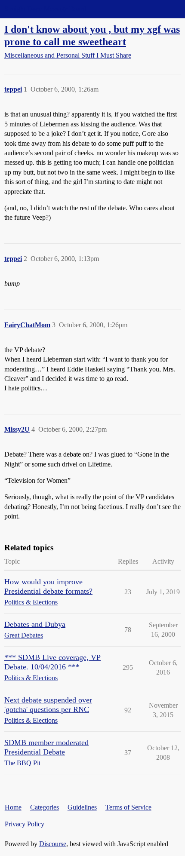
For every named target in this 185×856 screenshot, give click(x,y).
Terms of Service (128, 807)
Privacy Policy (24, 824)
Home (13, 807)
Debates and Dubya (34, 624)
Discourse (52, 843)
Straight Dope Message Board (45, 8)
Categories (44, 807)
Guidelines (82, 807)
